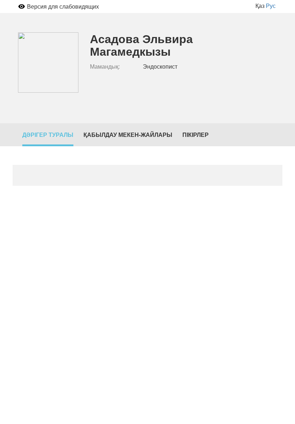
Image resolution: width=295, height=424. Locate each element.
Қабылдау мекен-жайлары (127, 134)
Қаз (259, 5)
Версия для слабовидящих (63, 6)
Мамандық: (105, 66)
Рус (271, 5)
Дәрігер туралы (47, 134)
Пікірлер (195, 134)
